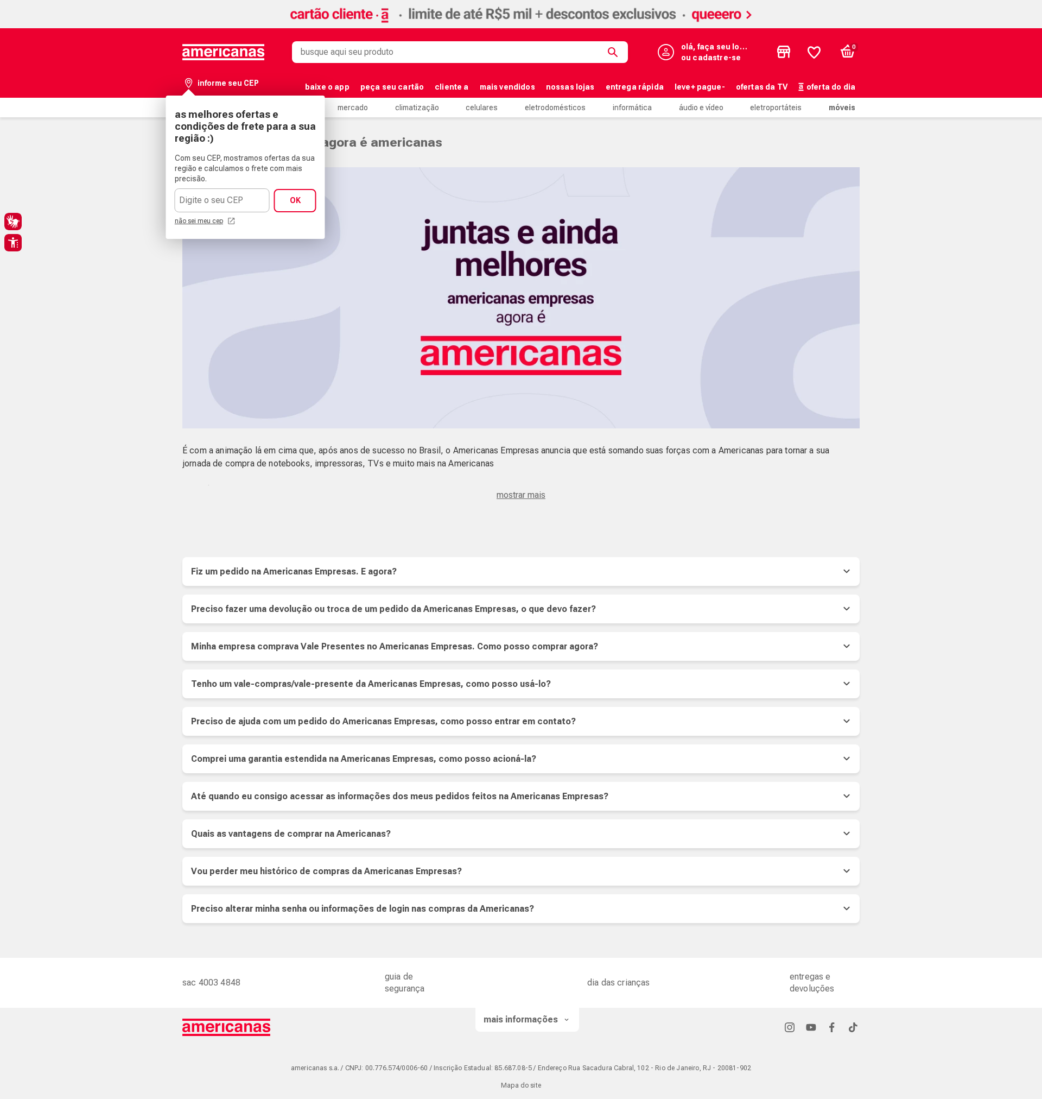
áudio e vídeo (701, 107)
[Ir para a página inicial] (226, 1027)
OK (295, 200)
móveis (842, 107)
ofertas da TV (761, 87)
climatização (417, 107)
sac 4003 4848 (211, 982)
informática (632, 107)
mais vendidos (507, 87)
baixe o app (327, 87)
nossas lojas (570, 87)
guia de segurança (404, 982)
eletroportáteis (776, 107)
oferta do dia (830, 87)
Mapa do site (521, 1085)
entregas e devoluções (812, 982)
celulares (482, 107)
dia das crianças (618, 982)
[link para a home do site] (223, 52)
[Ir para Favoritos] (814, 52)
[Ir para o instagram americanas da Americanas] (789, 1027)
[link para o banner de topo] (521, 25)
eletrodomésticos (555, 107)
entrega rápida (635, 87)
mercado (353, 107)
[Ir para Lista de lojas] (783, 52)
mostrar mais (521, 495)
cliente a (451, 87)
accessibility (13, 242)
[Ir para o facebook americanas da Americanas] (831, 1027)
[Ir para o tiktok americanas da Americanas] (853, 1027)
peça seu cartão (392, 87)
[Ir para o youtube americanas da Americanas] (810, 1027)
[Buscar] (615, 52)
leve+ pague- (700, 87)
